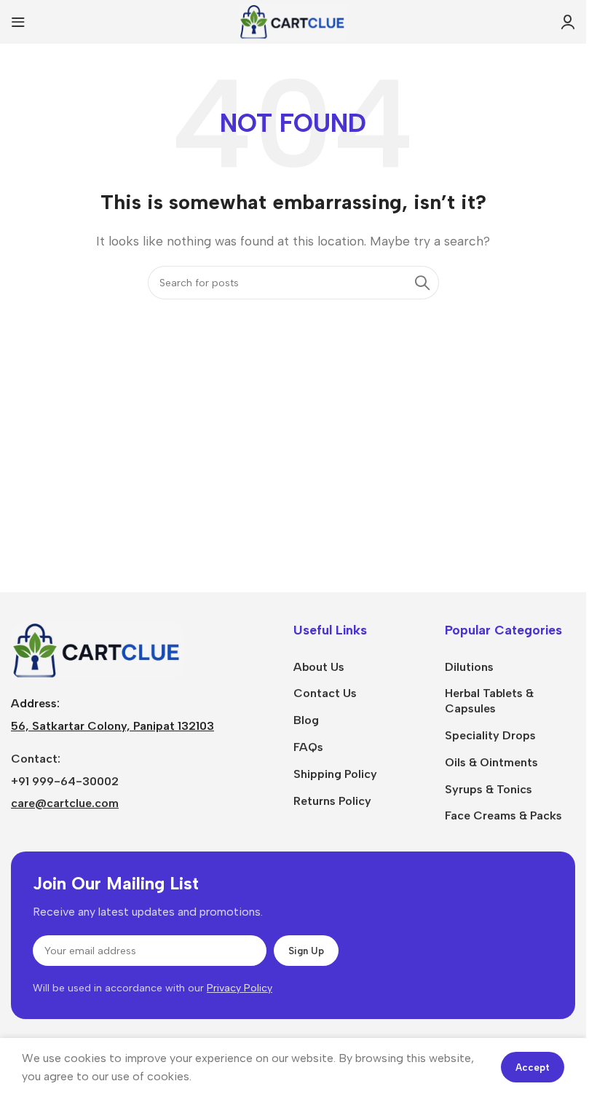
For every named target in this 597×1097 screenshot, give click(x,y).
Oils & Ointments (491, 762)
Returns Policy (332, 801)
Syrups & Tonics (488, 789)
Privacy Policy (239, 988)
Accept (532, 1067)
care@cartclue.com (65, 803)
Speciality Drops (490, 735)
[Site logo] (293, 21)
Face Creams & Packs (503, 815)
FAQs (308, 747)
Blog (306, 720)
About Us (318, 667)
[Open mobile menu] (18, 21)
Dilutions (469, 667)
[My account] (567, 21)
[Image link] (97, 649)
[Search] (422, 282)
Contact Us (325, 693)
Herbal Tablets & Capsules (489, 700)
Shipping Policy (335, 774)
